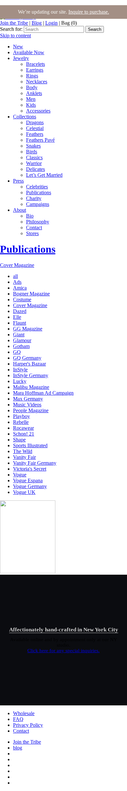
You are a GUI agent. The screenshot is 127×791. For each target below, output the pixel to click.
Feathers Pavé (40, 140)
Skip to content (15, 35)
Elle (17, 317)
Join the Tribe (14, 23)
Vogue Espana (28, 480)
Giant (18, 334)
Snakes (33, 146)
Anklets (34, 93)
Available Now (28, 52)
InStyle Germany (30, 375)
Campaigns (37, 204)
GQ (17, 352)
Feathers (34, 134)
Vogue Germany (30, 486)
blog (17, 747)
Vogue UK (24, 492)
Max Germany (28, 398)
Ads (17, 282)
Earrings (34, 70)
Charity (33, 198)
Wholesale (24, 713)
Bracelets (35, 64)
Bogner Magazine (31, 293)
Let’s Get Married (44, 175)
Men (30, 99)
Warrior (34, 163)
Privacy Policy (28, 725)
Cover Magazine (17, 265)
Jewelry (21, 58)
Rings (32, 75)
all (15, 276)
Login (51, 23)
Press (18, 181)
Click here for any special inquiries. (63, 650)
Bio (30, 216)
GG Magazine (27, 328)
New (18, 46)
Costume (22, 299)
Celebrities (37, 186)
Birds (31, 151)
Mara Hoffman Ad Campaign (43, 393)
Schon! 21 (23, 434)
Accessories (38, 111)
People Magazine (31, 410)
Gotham (21, 346)
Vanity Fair (24, 457)
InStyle (20, 369)
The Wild (22, 451)
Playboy (21, 416)
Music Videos (27, 404)
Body (31, 87)
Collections (24, 116)
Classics (34, 157)
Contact (34, 227)
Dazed (19, 311)
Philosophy (37, 221)
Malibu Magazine (31, 387)
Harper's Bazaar (29, 363)
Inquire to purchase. (88, 12)
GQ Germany (27, 358)
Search (94, 29)
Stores (32, 233)
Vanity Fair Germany (34, 463)
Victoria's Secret (29, 469)
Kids (31, 105)
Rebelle (21, 422)
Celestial (35, 128)
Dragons (35, 122)
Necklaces (36, 81)
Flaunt (19, 323)
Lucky (19, 381)
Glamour (22, 340)
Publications (38, 192)
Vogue (19, 474)
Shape (19, 439)
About (19, 210)
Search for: (11, 29)
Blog (37, 23)
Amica (20, 288)
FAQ (18, 719)
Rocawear (23, 428)
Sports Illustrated (30, 445)
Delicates (35, 169)
